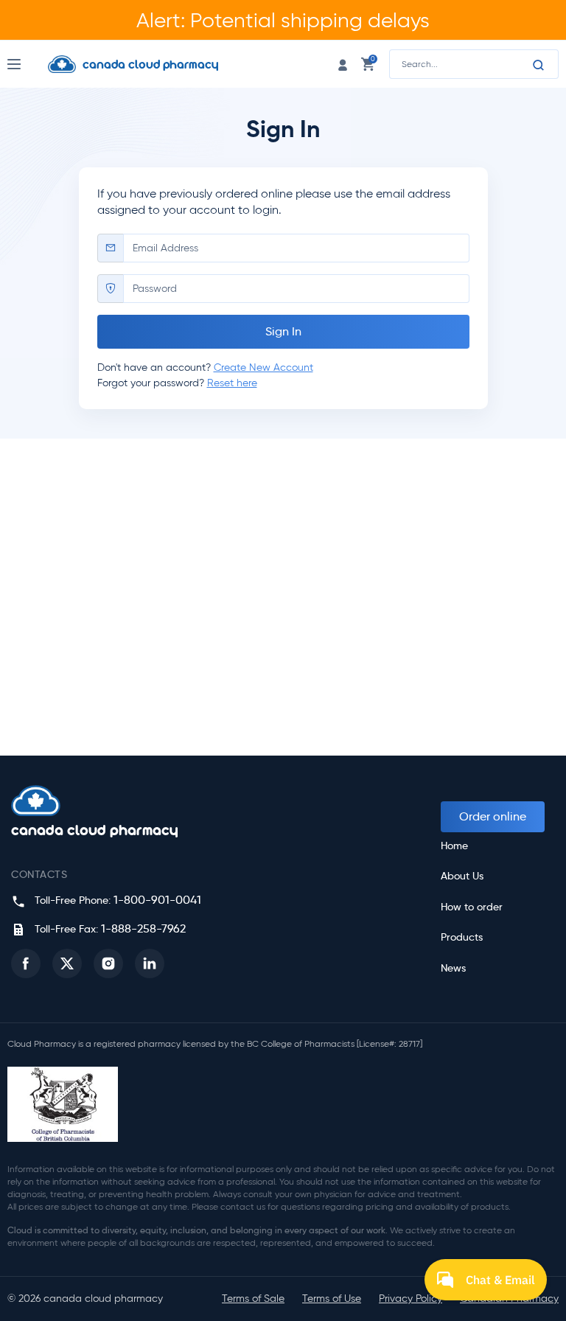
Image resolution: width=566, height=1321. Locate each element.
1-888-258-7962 (143, 928)
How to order (472, 907)
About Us (462, 876)
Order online (492, 816)
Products (462, 937)
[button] (26, 963)
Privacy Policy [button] (410, 1298)
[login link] (342, 63)
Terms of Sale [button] (253, 1298)
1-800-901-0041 (157, 900)
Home (454, 846)
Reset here (232, 383)
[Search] (538, 65)
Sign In (283, 331)
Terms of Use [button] (331, 1298)
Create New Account (263, 367)
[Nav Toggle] (27, 64)
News (453, 968)
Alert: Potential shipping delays (283, 19)
